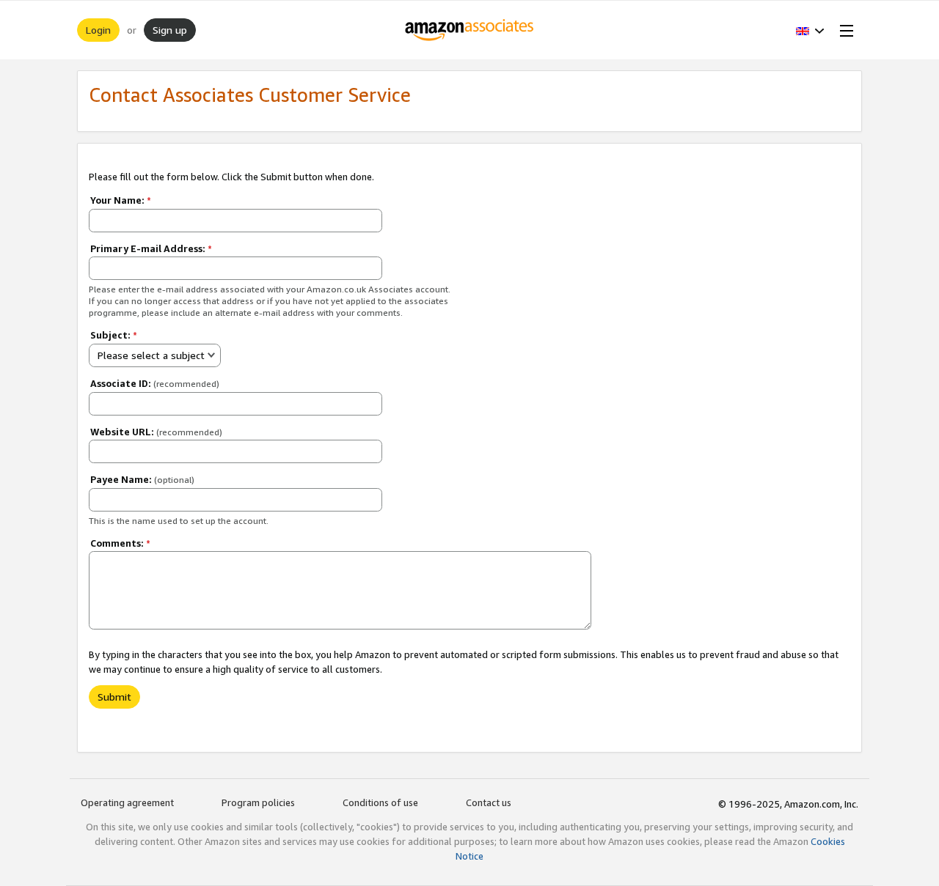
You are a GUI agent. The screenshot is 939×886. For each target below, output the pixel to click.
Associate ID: (154, 383)
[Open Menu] (843, 30)
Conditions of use (380, 802)
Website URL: (156, 432)
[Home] (470, 30)
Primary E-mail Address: (151, 248)
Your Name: (120, 200)
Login (98, 29)
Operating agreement (127, 802)
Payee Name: (142, 479)
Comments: (120, 543)
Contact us (488, 802)
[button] (810, 30)
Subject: (113, 335)
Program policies (258, 802)
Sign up (170, 29)
